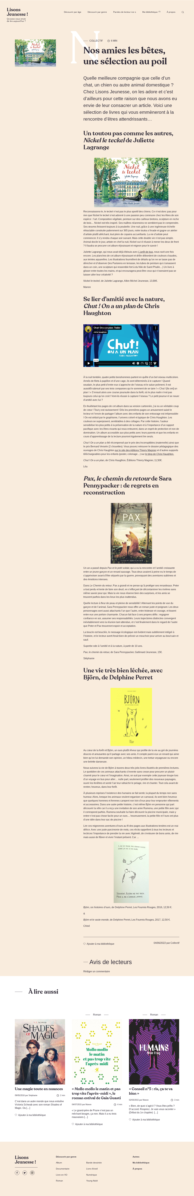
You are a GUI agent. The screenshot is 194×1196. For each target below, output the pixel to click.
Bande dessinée (94, 1162)
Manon (88, 1104)
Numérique (91, 1175)
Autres (136, 1157)
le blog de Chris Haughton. (159, 454)
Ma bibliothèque (151, 12)
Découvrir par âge (72, 12)
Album (59, 1162)
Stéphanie (32, 1095)
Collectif (96, 40)
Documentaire (62, 1168)
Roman (59, 1180)
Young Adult (92, 1180)
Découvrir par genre (97, 12)
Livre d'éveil (92, 1168)
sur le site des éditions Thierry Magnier (135, 450)
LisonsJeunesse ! (25, 1160)
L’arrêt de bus (145, 252)
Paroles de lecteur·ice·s (124, 12)
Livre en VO (61, 1175)
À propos (171, 12)
